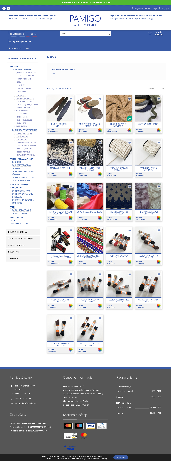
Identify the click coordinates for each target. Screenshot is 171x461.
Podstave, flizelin (24, 177)
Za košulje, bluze (24, 120)
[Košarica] (150, 33)
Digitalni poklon (19, 223)
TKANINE (14, 66)
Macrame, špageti (24, 191)
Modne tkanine (23, 69)
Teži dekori (22, 139)
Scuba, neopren (24, 79)
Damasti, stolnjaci (25, 149)
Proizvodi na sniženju (21, 238)
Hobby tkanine (23, 152)
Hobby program (23, 165)
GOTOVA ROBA (16, 217)
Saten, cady (22, 114)
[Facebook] (4, 8)
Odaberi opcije (62, 116)
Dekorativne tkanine (26, 130)
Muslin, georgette (25, 98)
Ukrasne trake (22, 180)
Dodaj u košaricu (120, 160)
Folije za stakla (23, 210)
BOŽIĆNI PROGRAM (18, 232)
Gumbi (18, 162)
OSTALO (13, 220)
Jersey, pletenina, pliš (26, 73)
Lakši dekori (22, 136)
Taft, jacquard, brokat (27, 105)
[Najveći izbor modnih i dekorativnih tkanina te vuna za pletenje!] (85, 21)
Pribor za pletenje (19, 184)
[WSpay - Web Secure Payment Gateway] (71, 437)
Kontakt (14, 252)
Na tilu (21, 85)
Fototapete (21, 213)
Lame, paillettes (24, 101)
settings (104, 458)
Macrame (22, 91)
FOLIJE (12, 207)
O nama (14, 258)
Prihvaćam (121, 457)
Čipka (19, 82)
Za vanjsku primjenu (26, 155)
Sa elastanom (24, 88)
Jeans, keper (22, 117)
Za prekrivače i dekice (26, 142)
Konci (18, 168)
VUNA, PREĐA (16, 187)
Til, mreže (21, 95)
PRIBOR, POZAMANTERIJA (21, 159)
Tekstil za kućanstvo (27, 145)
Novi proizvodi (17, 245)
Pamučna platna (24, 133)
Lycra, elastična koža (27, 76)
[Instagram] (8, 8)
